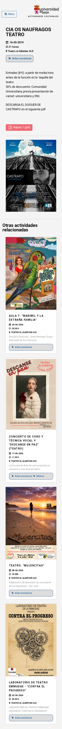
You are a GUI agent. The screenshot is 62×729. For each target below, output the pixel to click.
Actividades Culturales (43, 16)
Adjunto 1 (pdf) (21, 127)
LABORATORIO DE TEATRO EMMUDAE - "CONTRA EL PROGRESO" (28, 686)
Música (40, 476)
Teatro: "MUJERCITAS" (26, 565)
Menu (11, 14)
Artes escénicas (21, 58)
